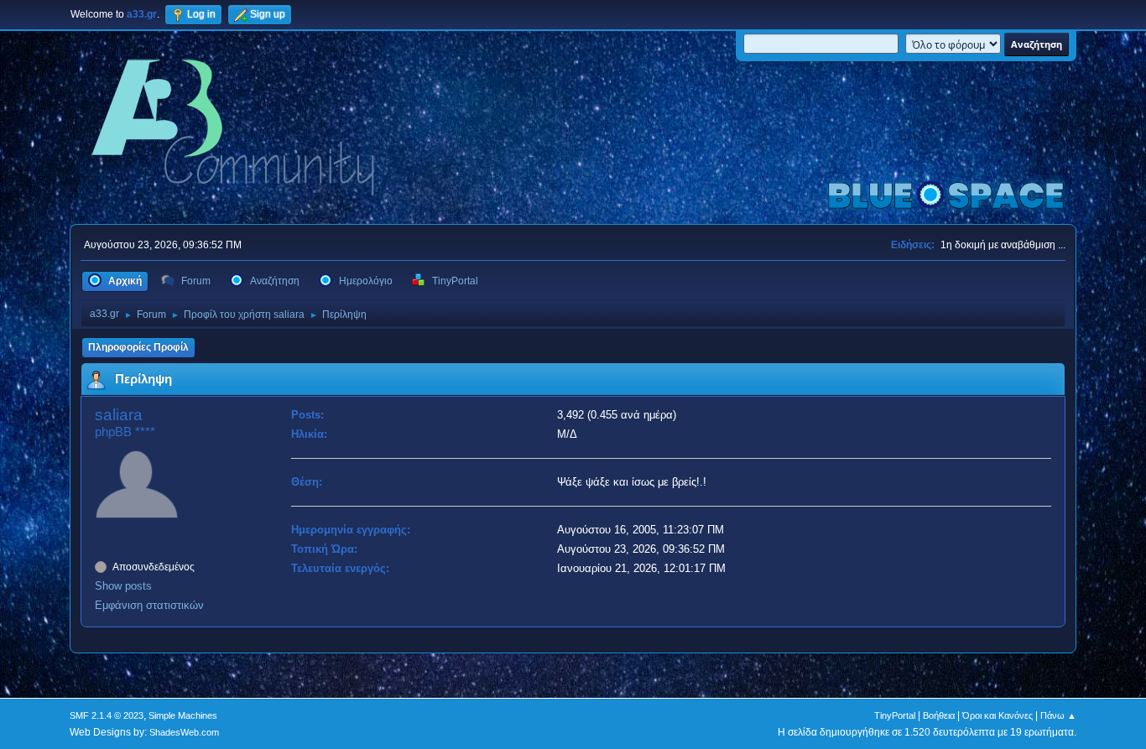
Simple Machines (182, 715)
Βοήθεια (939, 715)
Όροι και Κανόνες (997, 715)
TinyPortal (894, 715)
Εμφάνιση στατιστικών (149, 605)
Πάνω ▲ (1058, 715)
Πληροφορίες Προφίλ (138, 347)
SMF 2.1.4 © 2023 (106, 715)
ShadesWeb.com (184, 732)
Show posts (123, 586)
